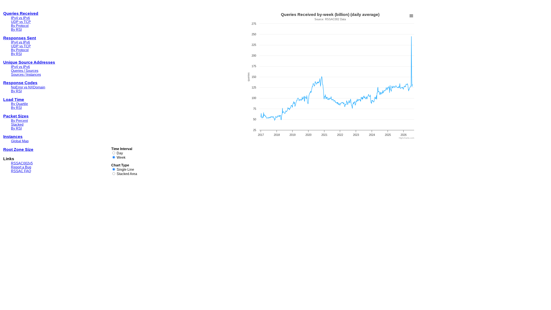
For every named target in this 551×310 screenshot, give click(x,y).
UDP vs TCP (21, 22)
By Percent (19, 120)
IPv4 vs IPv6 (20, 18)
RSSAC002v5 (22, 163)
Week (121, 157)
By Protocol (20, 26)
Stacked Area (127, 174)
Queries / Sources (24, 71)
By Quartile (19, 104)
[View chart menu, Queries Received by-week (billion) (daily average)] (411, 16)
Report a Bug (21, 167)
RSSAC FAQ (21, 171)
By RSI (16, 29)
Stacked (17, 124)
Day (120, 153)
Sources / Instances (26, 74)
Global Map (20, 141)
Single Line (125, 169)
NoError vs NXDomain (28, 87)
